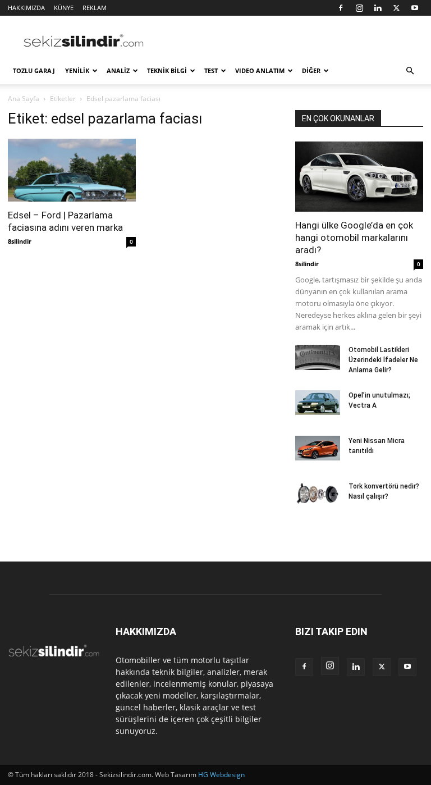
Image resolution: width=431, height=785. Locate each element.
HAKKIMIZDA (26, 7)
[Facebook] (340, 8)
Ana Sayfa (23, 98)
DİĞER (311, 70)
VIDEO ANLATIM (260, 70)
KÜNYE (64, 7)
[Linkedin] (377, 8)
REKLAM (94, 7)
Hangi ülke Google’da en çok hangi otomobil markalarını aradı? (354, 237)
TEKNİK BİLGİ (167, 70)
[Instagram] (359, 8)
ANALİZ (118, 70)
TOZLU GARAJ (34, 70)
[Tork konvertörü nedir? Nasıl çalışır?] (317, 493)
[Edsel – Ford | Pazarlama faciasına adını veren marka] (72, 170)
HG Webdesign (221, 774)
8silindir (19, 241)
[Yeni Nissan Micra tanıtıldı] (317, 448)
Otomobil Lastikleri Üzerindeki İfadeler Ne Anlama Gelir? (383, 360)
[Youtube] (414, 8)
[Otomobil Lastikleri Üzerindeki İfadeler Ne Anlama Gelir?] (317, 357)
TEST (211, 70)
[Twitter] (396, 8)
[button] (409, 71)
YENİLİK (77, 70)
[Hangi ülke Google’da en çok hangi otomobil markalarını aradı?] (359, 177)
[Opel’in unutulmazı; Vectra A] (317, 402)
